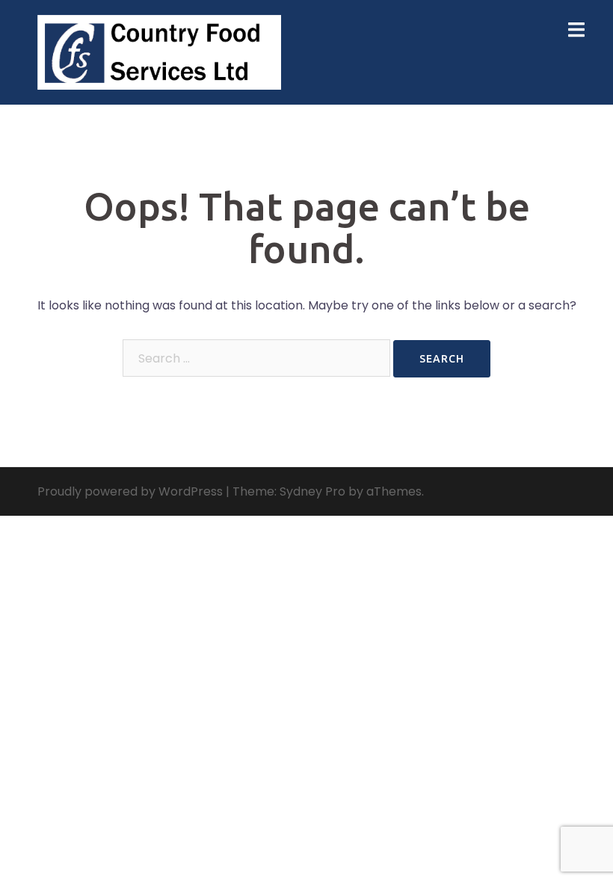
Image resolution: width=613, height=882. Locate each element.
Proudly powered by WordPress (130, 491)
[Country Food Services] (159, 51)
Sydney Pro (312, 491)
